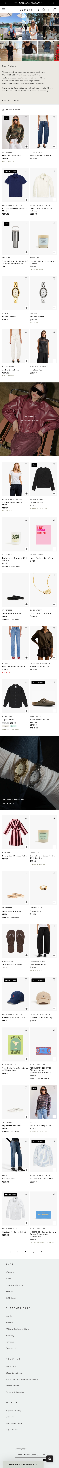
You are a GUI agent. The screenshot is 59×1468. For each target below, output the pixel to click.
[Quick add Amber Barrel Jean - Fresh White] (26, 361)
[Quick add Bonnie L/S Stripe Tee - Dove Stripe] (54, 1116)
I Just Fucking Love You (41, 558)
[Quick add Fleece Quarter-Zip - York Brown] (54, 657)
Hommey (6, 852)
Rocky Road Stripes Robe (14, 856)
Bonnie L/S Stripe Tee (40, 1126)
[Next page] (49, 1252)
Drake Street (36, 499)
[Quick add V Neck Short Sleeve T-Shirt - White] (26, 493)
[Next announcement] (54, 3)
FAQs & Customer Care (17, 1329)
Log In (9, 1316)
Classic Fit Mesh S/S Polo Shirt (14, 210)
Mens (16, 100)
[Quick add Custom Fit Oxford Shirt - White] (26, 1223)
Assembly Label (37, 961)
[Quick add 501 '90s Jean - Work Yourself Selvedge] (26, 1170)
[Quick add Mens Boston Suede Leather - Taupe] (54, 710)
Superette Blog (13, 1410)
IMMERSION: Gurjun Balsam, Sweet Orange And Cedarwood (43, 1234)
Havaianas (7, 961)
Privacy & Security (15, 1392)
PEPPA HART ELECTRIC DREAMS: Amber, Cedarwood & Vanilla (40, 1070)
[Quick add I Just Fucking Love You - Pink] (54, 549)
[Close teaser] (44, 1460)
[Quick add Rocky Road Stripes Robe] (26, 847)
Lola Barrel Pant (38, 964)
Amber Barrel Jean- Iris (41, 155)
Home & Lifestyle (14, 1285)
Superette (7, 152)
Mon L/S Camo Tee (11, 155)
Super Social (12, 1430)
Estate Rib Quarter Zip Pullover (41, 210)
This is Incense (37, 1064)
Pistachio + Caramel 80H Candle (14, 559)
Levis (4, 1175)
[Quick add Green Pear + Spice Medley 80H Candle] (54, 847)
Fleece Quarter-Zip (39, 666)
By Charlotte (37, 610)
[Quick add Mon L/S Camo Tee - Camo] (26, 146)
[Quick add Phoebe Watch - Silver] (54, 307)
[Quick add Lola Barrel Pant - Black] (54, 955)
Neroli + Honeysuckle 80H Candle (42, 262)
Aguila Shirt (8, 720)
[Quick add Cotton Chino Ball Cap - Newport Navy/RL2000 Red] (26, 1008)
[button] (44, 9)
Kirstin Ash (36, 908)
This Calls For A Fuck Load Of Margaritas (15, 1069)
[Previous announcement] (5, 3)
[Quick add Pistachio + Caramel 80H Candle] (26, 549)
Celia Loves (36, 258)
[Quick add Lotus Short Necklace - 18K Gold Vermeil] (54, 604)
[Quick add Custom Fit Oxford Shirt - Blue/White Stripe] (54, 1170)
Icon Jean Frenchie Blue (13, 666)
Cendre (6, 313)
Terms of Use (12, 1386)
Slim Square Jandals (12, 964)
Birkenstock (36, 716)
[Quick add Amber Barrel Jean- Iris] (54, 146)
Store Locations (14, 1373)
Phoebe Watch (9, 317)
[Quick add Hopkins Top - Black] (54, 361)
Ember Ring (35, 911)
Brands (9, 1292)
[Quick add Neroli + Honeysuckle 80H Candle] (54, 252)
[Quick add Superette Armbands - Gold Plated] (26, 902)
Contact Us (11, 1348)
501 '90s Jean (9, 1179)
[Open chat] (49, 1458)
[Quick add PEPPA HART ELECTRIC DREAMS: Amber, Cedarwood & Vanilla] (54, 1059)
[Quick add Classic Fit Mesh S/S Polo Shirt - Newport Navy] (26, 199)
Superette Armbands (12, 613)
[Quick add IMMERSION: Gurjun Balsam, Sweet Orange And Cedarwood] (54, 1223)
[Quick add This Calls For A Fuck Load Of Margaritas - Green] (26, 1059)
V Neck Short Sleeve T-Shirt (13, 504)
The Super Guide (14, 1423)
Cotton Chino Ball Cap (13, 1017)
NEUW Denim (36, 152)
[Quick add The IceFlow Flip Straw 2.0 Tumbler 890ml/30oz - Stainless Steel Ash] (26, 252)
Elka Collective (38, 366)
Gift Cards (11, 1298)
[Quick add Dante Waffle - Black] (54, 493)
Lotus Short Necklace (40, 613)
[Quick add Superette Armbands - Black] (26, 604)
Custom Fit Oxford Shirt (42, 1179)
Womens (6, 100)
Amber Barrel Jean (11, 370)
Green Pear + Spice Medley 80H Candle (43, 857)
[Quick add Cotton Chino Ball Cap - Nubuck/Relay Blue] (54, 1008)
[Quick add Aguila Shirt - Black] (26, 710)
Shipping (10, 1335)
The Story (11, 1366)
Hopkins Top (36, 370)
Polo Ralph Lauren (12, 205)
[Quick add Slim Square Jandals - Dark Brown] (26, 955)
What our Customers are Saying (22, 1379)
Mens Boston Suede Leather (39, 721)
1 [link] (10, 1252)
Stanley (6, 258)
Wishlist (9, 1323)
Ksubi (5, 663)
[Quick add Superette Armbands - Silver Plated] (26, 1116)
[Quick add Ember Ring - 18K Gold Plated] (54, 902)
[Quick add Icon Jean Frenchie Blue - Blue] (26, 657)
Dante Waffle (37, 502)
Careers (9, 1417)
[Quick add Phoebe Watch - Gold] (26, 307)
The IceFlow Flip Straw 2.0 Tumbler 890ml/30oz (15, 262)
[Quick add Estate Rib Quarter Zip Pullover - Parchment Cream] (54, 199)
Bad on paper (37, 554)
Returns (10, 1342)
